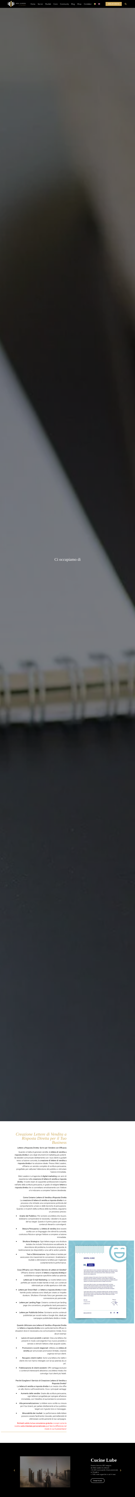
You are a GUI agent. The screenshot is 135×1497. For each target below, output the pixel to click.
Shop (79, 4)
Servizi (40, 4)
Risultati (48, 4)
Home (33, 4)
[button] (125, 4)
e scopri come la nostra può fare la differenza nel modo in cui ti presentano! (40, 1426)
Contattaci (88, 4)
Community (64, 4)
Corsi (55, 4)
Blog (73, 4)
